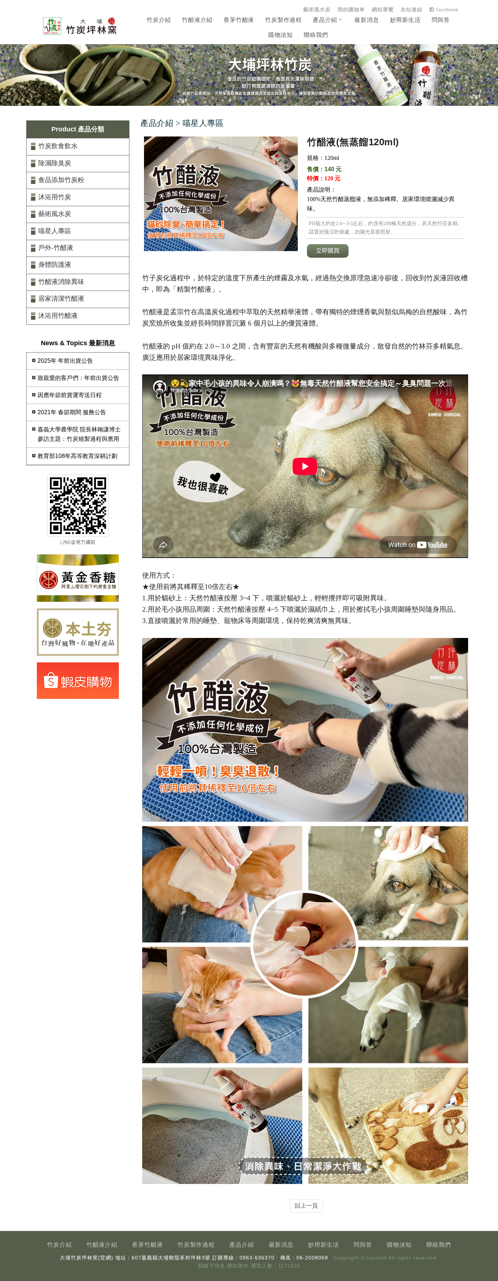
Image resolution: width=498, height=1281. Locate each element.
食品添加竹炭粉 (61, 180)
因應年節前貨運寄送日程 (70, 395)
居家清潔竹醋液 (61, 298)
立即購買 (327, 250)
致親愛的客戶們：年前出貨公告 (78, 378)
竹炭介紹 (159, 20)
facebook (446, 9)
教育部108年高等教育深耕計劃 (77, 456)
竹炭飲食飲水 (58, 146)
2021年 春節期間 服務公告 (72, 412)
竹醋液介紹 (197, 20)
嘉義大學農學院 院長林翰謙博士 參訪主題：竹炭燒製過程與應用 (79, 434)
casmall (377, 1258)
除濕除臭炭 (54, 163)
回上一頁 (306, 1206)
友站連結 (412, 9)
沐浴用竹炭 (54, 197)
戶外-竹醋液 (55, 247)
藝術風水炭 (317, 9)
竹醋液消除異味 (61, 281)
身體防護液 (54, 264)
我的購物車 (351, 9)
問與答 (441, 20)
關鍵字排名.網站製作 (223, 1266)
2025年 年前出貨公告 (65, 361)
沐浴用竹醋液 (58, 315)
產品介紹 (325, 20)
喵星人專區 (54, 231)
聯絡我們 (316, 35)
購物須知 (280, 35)
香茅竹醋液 (238, 20)
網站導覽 (383, 9)
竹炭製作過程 (283, 20)
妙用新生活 (405, 20)
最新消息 (366, 20)
